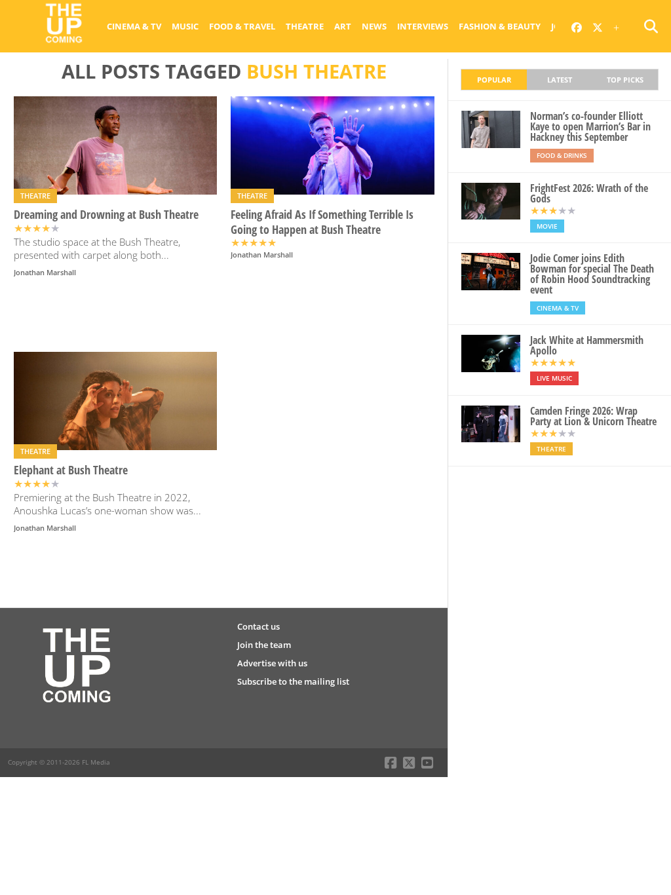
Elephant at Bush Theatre (71, 470)
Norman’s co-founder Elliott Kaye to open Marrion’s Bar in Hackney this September (590, 126)
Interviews (422, 26)
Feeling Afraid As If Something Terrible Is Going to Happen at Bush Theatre (322, 222)
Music (185, 26)
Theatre (305, 26)
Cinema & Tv (134, 26)
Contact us (258, 626)
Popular (494, 80)
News (374, 26)
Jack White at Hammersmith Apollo (586, 345)
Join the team (264, 645)
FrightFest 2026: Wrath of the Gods (589, 193)
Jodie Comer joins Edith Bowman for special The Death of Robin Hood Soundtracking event (592, 274)
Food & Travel (242, 26)
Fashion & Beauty (500, 26)
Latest (559, 80)
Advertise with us (272, 663)
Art (342, 26)
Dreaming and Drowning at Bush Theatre (106, 214)
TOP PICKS (625, 80)
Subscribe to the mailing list (293, 681)
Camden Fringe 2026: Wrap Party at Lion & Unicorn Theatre (593, 416)
